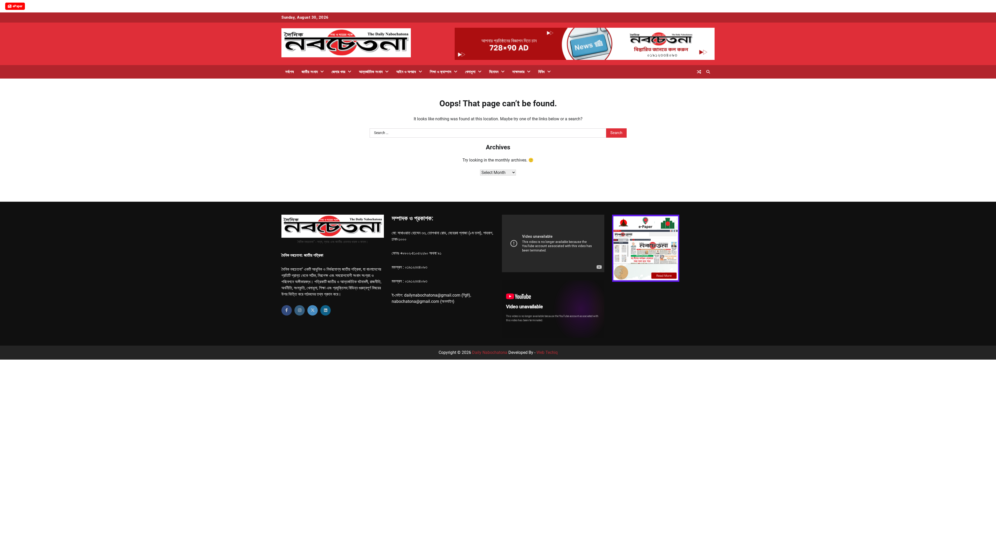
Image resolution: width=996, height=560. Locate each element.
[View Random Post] (699, 72)
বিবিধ (541, 71)
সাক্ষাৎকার (518, 71)
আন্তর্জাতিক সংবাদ (371, 71)
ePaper (17, 6)
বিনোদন (494, 71)
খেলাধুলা (470, 71)
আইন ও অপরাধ (406, 71)
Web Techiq (547, 352)
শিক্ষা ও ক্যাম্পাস (440, 71)
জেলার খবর (338, 71)
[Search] (708, 72)
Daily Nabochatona (489, 352)
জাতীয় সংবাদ (310, 71)
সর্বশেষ (289, 71)
